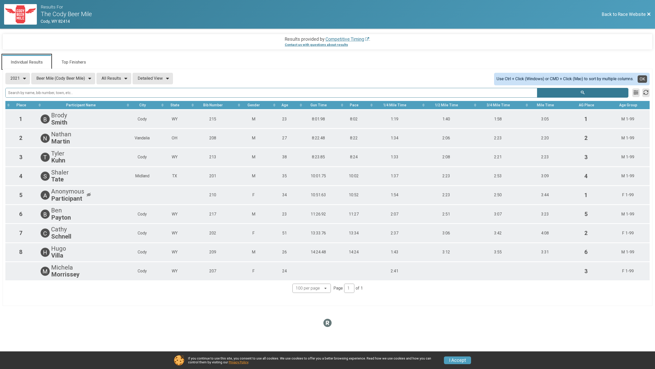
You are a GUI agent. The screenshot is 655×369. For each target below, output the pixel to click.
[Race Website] (22, 14)
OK (642, 79)
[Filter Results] (636, 92)
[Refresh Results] (646, 92)
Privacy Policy (238, 362)
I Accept (457, 360)
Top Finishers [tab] (74, 62)
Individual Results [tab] (27, 62)
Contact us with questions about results (316, 45)
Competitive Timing (344, 39)
